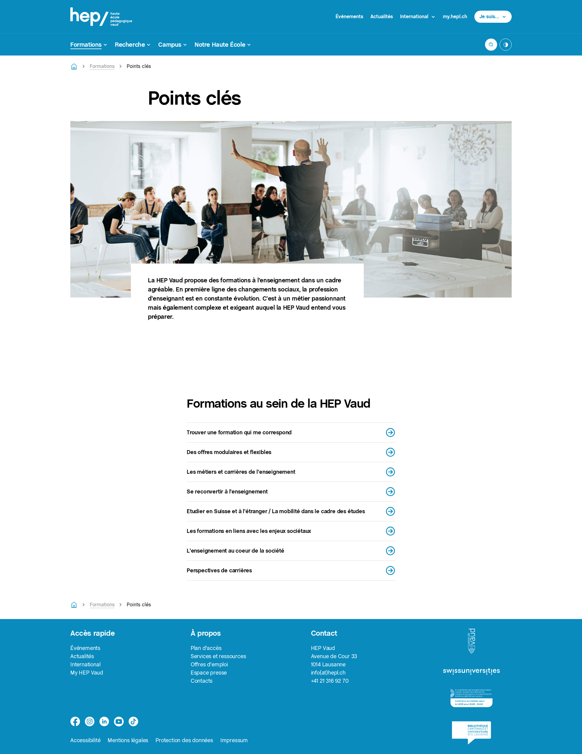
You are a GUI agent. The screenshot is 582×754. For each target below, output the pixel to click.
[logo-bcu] (471, 732)
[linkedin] (104, 721)
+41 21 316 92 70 (330, 681)
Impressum (234, 740)
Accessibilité (85, 740)
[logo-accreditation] (471, 698)
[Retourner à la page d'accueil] (74, 66)
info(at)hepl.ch (328, 672)
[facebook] (75, 721)
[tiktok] (133, 721)
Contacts (201, 681)
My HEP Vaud (86, 672)
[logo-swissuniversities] (471, 671)
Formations (102, 66)
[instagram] (90, 721)
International (85, 664)
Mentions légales (128, 740)
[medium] (119, 721)
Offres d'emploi (209, 664)
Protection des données (184, 740)
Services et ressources (218, 656)
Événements (349, 16)
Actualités (381, 16)
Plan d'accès (206, 648)
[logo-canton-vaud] (471, 641)
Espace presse (209, 672)
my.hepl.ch (455, 16)
